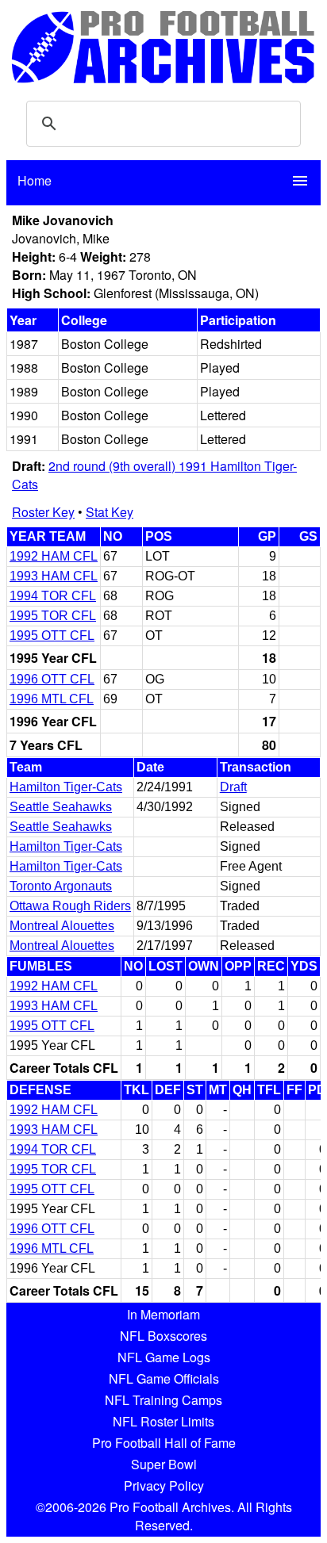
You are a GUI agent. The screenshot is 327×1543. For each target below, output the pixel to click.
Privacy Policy (164, 1485)
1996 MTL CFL (52, 699)
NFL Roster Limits (163, 1421)
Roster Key (43, 512)
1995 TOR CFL (53, 615)
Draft (233, 787)
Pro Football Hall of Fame (164, 1443)
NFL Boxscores (163, 1336)
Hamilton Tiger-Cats (66, 787)
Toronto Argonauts (61, 886)
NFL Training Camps (163, 1400)
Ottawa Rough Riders (70, 906)
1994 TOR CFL (53, 596)
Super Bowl (164, 1464)
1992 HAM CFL (54, 556)
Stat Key (109, 512)
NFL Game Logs (163, 1357)
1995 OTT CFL (52, 635)
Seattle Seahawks (61, 807)
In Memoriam (163, 1314)
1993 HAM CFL (54, 576)
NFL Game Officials (164, 1378)
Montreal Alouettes (62, 925)
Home (34, 180)
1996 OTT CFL (52, 679)
